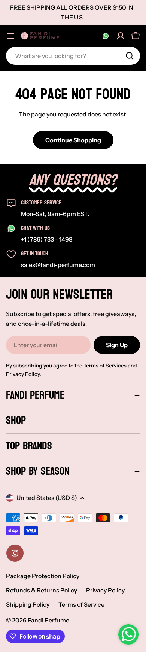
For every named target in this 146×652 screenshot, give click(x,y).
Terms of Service (81, 604)
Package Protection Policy (42, 576)
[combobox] (73, 56)
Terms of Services (105, 365)
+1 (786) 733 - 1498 (46, 239)
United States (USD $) (46, 497)
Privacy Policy (105, 590)
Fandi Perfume (48, 620)
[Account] (120, 35)
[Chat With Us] (105, 35)
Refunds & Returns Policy (41, 590)
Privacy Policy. (23, 374)
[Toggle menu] (10, 35)
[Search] (129, 55)
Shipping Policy (27, 604)
